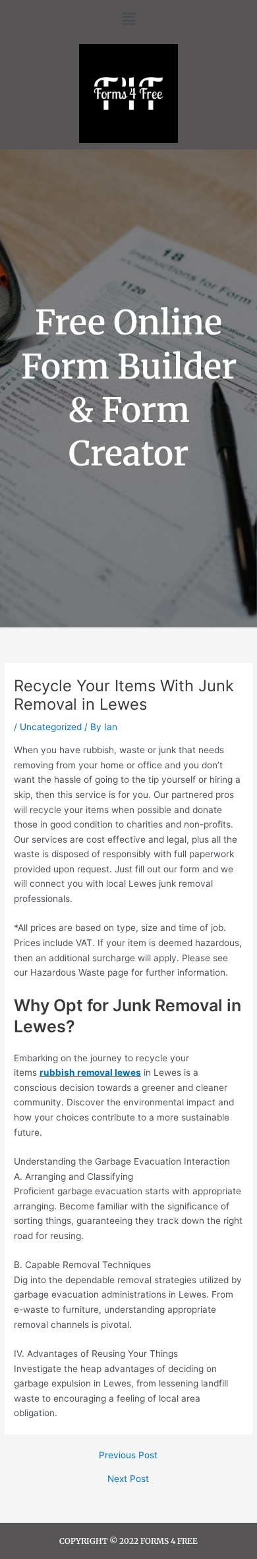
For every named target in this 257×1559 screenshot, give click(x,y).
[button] (128, 19)
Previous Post (128, 1455)
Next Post (128, 1479)
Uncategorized (51, 727)
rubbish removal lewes (90, 1072)
